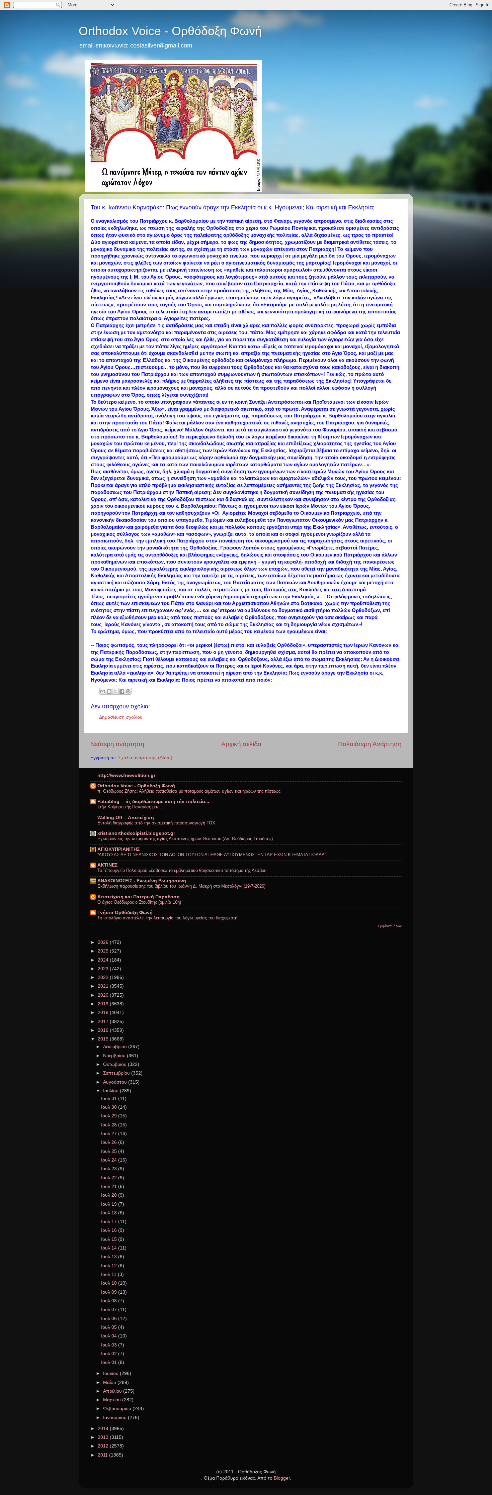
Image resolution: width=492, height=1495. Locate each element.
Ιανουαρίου (115, 1417)
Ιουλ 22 (109, 1177)
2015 (104, 1038)
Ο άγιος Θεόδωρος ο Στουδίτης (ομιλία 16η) (139, 902)
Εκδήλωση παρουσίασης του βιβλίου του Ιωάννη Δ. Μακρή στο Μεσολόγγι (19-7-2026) (181, 886)
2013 (104, 1437)
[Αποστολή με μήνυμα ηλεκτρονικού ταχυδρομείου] (102, 691)
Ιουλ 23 (109, 1168)
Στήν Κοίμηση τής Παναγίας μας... (130, 806)
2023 (104, 968)
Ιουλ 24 (109, 1160)
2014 (104, 1428)
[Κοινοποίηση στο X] (115, 691)
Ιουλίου (111, 1090)
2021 (104, 986)
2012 (104, 1446)
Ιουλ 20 (109, 1195)
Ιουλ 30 (109, 1107)
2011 (103, 1455)
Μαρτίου (112, 1399)
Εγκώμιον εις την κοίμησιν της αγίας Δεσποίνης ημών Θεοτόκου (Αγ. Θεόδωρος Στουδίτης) (185, 838)
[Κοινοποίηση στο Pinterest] (128, 691)
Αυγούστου (115, 1082)
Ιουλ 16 (109, 1230)
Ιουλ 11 (109, 1274)
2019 (104, 1003)
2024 (104, 960)
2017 (104, 1021)
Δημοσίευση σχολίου (121, 717)
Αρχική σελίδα (241, 744)
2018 (104, 1012)
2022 (104, 977)
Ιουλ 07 (109, 1309)
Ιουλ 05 (109, 1327)
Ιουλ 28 (109, 1124)
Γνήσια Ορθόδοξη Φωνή (125, 912)
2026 (104, 942)
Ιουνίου (111, 1373)
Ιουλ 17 (109, 1221)
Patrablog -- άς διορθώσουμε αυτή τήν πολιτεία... (153, 801)
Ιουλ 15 (109, 1239)
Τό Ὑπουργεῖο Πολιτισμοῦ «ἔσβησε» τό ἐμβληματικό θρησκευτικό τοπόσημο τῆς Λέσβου (181, 870)
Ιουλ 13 (109, 1256)
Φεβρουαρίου (118, 1408)
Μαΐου (110, 1382)
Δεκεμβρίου (115, 1046)
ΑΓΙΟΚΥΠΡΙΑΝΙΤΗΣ (118, 849)
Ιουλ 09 (109, 1292)
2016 (104, 1030)
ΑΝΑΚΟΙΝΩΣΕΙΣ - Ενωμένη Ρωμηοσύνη (141, 880)
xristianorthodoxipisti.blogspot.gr (136, 833)
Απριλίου (113, 1391)
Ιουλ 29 (109, 1115)
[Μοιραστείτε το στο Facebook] (121, 691)
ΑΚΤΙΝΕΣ (107, 865)
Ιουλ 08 (109, 1300)
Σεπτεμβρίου (117, 1073)
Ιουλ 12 (109, 1265)
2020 (104, 995)
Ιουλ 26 (109, 1142)
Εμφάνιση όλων (390, 926)
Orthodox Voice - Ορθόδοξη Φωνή (170, 31)
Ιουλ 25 (109, 1151)
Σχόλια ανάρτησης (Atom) (145, 757)
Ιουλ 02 (109, 1353)
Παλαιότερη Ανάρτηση (370, 744)
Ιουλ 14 (109, 1248)
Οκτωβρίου (115, 1064)
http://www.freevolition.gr (126, 775)
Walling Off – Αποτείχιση (125, 817)
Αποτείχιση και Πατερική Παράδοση (138, 896)
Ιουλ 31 (109, 1098)
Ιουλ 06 (109, 1318)
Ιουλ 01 (109, 1362)
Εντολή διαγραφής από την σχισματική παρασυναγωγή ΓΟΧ (156, 822)
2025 (104, 951)
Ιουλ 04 (109, 1335)
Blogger (282, 1478)
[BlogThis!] (109, 691)
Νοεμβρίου (115, 1055)
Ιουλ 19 (109, 1204)
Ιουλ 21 (109, 1186)
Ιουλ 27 (109, 1133)
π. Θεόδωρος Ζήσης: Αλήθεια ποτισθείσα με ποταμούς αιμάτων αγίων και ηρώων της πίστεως (188, 791)
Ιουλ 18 (109, 1212)
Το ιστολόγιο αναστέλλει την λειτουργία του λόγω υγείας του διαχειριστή (167, 917)
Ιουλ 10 (109, 1283)
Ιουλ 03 (109, 1345)
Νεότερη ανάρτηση (117, 744)
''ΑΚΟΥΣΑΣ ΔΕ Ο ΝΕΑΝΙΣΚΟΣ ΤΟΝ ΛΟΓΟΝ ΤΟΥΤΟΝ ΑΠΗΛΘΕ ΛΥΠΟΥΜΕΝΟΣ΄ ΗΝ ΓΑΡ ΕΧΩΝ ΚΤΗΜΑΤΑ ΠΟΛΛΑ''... (213, 854)
